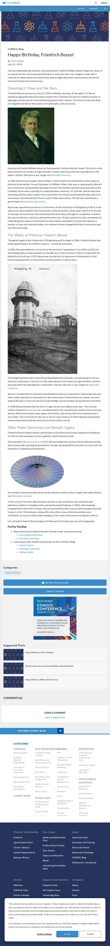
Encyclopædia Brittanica (30, 534)
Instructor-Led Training (83, 842)
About (75, 885)
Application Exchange (83, 852)
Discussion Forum (81, 847)
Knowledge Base (51, 895)
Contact (94, 8)
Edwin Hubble (26, 545)
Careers (76, 890)
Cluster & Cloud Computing (64, 758)
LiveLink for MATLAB (84, 771)
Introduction (63, 786)
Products (18, 837)
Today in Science (12, 572)
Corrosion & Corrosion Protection (18, 770)
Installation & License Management (63, 779)
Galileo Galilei (26, 552)
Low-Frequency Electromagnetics (43, 761)
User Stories (49, 850)
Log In (81, 8)
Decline (90, 934)
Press (75, 895)
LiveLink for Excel (87, 765)
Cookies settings (44, 934)
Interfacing (86, 749)
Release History (21, 857)
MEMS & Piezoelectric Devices (85, 805)
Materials (61, 791)
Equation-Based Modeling (64, 765)
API (59, 752)
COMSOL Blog (16, 49)
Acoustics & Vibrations (84, 787)
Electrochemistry (21, 777)
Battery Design (20, 752)
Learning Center (80, 837)
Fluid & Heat (43, 798)
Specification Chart (23, 842)
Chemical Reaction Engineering (18, 760)
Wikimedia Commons (60, 175)
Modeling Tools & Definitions (65, 802)
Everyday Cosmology (29, 538)
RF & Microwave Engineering (42, 778)
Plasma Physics (42, 767)
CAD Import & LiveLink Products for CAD (85, 756)
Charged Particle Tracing (43, 753)
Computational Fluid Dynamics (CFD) (42, 804)
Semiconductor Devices (42, 785)
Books (46, 860)
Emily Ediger (17, 60)
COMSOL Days (21, 890)
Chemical (19, 749)
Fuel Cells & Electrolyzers (19, 787)
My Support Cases (51, 890)
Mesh (59, 796)
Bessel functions (31, 441)
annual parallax (33, 410)
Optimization (63, 808)
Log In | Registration (55, 717)
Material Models (86, 798)
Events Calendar (22, 895)
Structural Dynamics (83, 814)
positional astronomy (34, 201)
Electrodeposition (21, 782)
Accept (67, 934)
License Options (22, 847)
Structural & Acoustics (87, 780)
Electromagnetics (47, 749)
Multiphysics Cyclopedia (84, 862)
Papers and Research (53, 855)
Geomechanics (86, 793)
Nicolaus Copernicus (29, 548)
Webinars (18, 885)
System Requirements (24, 852)
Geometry (61, 772)
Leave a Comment (55, 591)
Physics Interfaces (62, 814)
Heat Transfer (41, 811)
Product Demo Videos (53, 845)
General (62, 749)
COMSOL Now (21, 795)
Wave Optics (41, 791)
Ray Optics (40, 772)
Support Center (50, 885)
